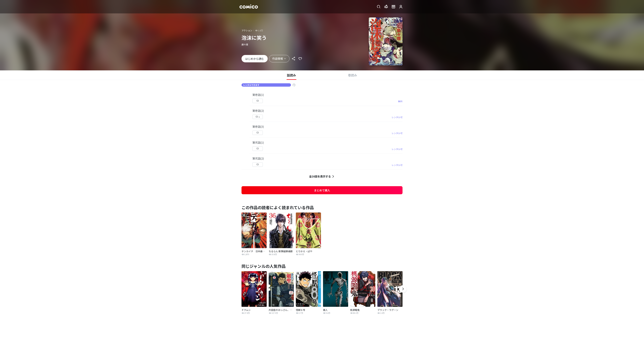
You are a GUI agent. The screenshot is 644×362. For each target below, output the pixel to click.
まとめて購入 (322, 190)
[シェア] (293, 58)
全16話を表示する (320, 176)
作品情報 (277, 58)
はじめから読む (254, 59)
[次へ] (403, 289)
